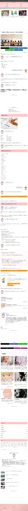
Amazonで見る (10, 283)
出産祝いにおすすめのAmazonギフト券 (14, 111)
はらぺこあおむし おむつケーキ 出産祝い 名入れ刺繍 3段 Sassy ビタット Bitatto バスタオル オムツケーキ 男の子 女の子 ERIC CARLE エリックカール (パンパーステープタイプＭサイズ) (17, 280)
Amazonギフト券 (7, 82)
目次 (13, 107)
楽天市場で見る (17, 283)
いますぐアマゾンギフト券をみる (14, 196)
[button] (26, 449)
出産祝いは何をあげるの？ (12, 110)
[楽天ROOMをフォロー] (7, 324)
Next (27, 19)
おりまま (7, 314)
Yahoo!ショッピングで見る (10, 285)
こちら (13, 322)
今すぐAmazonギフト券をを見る (14, 270)
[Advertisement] (14, 24)
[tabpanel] (9, 14)
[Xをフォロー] (7, 348)
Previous (0, 19)
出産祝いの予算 (11, 109)
